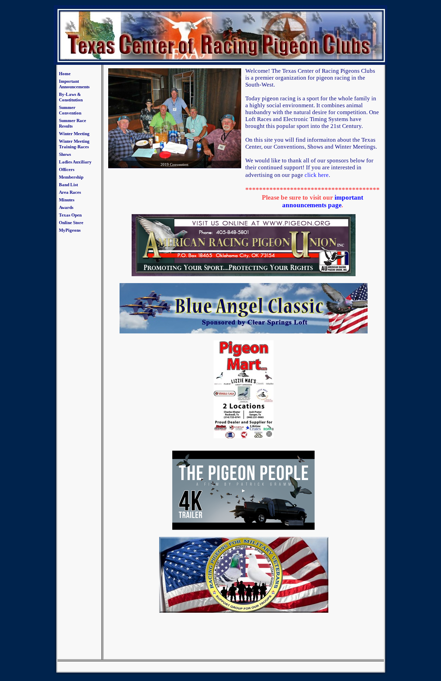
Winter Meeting (74, 133)
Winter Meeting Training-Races (74, 144)
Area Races (70, 192)
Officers (66, 169)
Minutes (66, 199)
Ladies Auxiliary (75, 161)
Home (65, 73)
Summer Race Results (72, 123)
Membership (71, 177)
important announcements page (322, 201)
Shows (65, 154)
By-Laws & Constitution (71, 97)
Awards (66, 207)
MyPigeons (70, 230)
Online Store (71, 222)
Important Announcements (74, 84)
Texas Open (70, 215)
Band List (68, 184)
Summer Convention (70, 110)
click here (317, 175)
